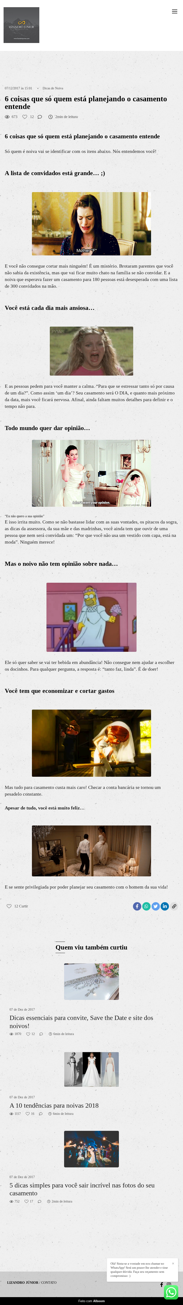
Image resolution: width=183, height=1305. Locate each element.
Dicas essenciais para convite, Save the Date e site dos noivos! (81, 1022)
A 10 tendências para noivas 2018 (54, 1105)
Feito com (91, 1301)
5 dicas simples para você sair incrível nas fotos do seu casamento (82, 1189)
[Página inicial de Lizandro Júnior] (21, 25)
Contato (48, 1282)
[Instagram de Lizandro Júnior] (169, 1284)
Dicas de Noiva (53, 88)
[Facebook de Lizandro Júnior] (161, 1284)
